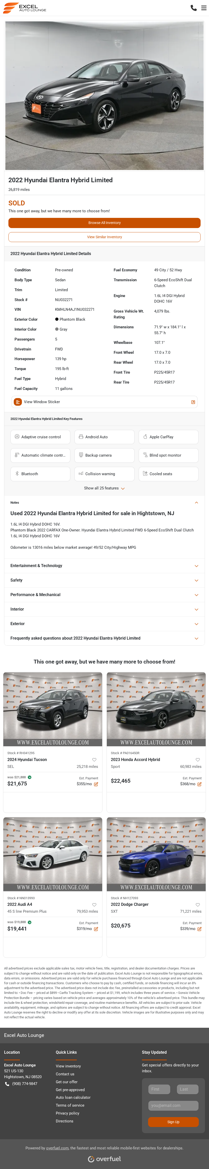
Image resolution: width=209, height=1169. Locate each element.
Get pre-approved (70, 1090)
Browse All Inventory (104, 223)
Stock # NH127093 (124, 898)
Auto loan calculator (73, 1097)
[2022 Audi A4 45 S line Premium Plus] (52, 854)
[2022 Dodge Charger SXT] (156, 854)
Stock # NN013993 (21, 898)
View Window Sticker (42, 402)
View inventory (68, 1066)
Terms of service (70, 1105)
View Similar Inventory (104, 237)
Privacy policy (67, 1113)
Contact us (65, 1074)
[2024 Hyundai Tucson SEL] (52, 709)
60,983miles (191, 766)
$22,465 (120, 781)
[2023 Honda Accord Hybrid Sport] (156, 709)
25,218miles (87, 766)
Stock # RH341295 (20, 753)
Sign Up (173, 1122)
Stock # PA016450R (125, 753)
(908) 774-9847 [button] (24, 1083)
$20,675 (120, 926)
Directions (64, 1121)
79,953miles (87, 911)
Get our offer (66, 1082)
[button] (194, 8)
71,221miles (191, 911)
